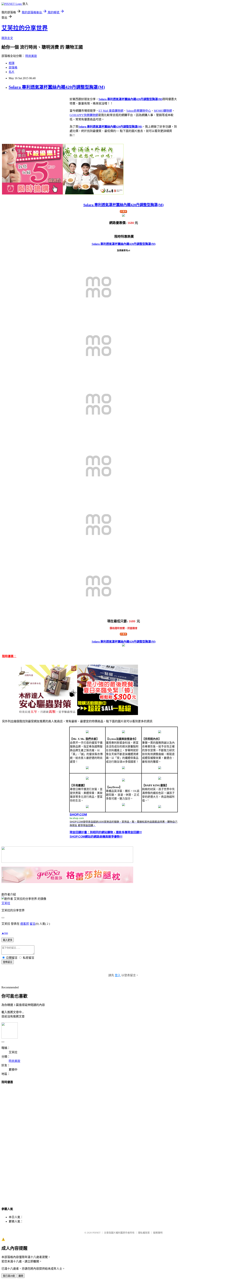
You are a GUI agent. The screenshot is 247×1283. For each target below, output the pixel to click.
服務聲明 (158, 1232)
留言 (32, 923)
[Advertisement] (123, 1142)
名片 (11, 71)
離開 (20, 1276)
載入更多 (7, 940)
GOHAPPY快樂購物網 (84, 115)
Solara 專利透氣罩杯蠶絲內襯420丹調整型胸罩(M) (57, 87)
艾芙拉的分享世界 (24, 28)
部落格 (13, 67)
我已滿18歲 (9, 1276)
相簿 (11, 63)
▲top (4, 933)
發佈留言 (7, 962)
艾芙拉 (5, 903)
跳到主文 (7, 38)
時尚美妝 (31, 55)
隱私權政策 (144, 1232)
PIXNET (96, 1232)
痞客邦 (24, 923)
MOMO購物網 (163, 110)
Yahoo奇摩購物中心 (138, 110)
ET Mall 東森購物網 (111, 110)
